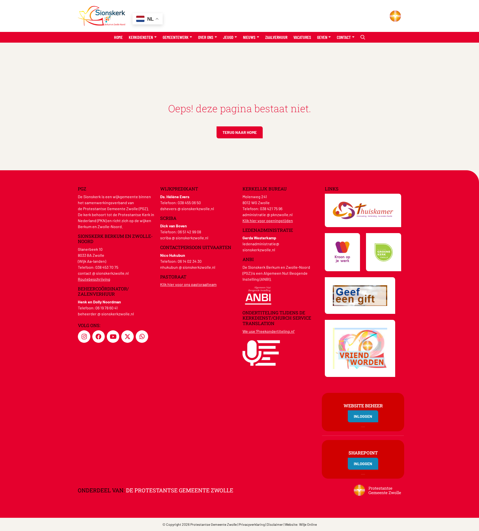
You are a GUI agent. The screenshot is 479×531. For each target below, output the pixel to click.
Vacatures (302, 37)
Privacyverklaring (252, 524)
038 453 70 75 (106, 267)
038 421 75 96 (271, 208)
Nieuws (249, 37)
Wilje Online (308, 524)
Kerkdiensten (141, 37)
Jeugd (228, 37)
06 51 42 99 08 (189, 231)
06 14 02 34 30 (190, 261)
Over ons (205, 37)
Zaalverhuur (276, 37)
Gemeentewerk (176, 37)
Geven (322, 37)
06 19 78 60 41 (106, 307)
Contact (344, 37)
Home (118, 37)
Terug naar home (240, 132)
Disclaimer (275, 524)
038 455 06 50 (189, 202)
